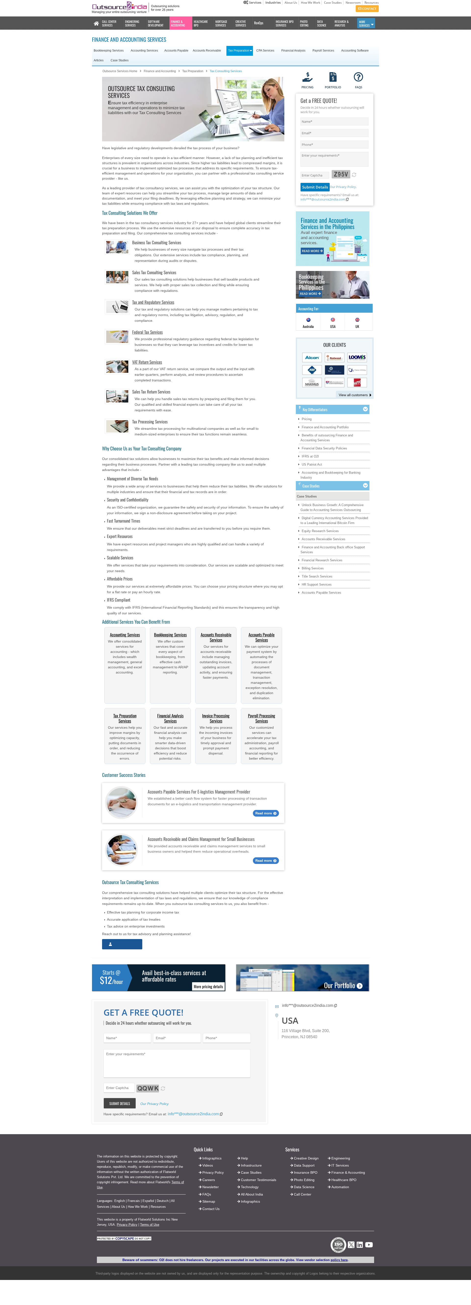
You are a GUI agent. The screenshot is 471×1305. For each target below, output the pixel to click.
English (119, 1201)
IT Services (340, 1165)
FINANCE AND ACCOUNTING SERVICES (129, 39)
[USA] (333, 322)
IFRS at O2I (310, 456)
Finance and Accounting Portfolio (325, 427)
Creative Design (306, 1158)
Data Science (304, 1187)
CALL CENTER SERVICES (109, 23)
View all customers (353, 395)
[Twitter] (351, 1249)
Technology (250, 1187)
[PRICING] (307, 77)
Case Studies (333, 2)
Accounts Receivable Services (216, 637)
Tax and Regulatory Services (153, 302)
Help (244, 1158)
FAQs (206, 1194)
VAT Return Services (147, 362)
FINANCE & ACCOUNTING (178, 23)
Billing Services (313, 568)
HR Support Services (317, 584)
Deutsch (163, 1201)
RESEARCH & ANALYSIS (342, 23)
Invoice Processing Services (216, 718)
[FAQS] (358, 77)
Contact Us (210, 1209)
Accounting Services (125, 635)
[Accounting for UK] (357, 322)
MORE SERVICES (364, 23)
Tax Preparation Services (124, 718)
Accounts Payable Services (262, 637)
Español (148, 1201)
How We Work (310, 2)
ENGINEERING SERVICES (132, 23)
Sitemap (208, 1201)
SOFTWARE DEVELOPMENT (155, 23)
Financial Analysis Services (170, 718)
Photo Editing (304, 1180)
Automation (340, 1187)
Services (254, 2)
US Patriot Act (312, 464)
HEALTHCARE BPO (201, 23)
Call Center (302, 1194)
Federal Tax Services (147, 332)
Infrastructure (251, 1165)
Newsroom (353, 2)
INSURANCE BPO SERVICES (284, 23)
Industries (273, 2)
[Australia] (308, 322)
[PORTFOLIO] (333, 77)
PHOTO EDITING (304, 23)
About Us (291, 2)
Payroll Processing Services (261, 718)
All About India (252, 1194)
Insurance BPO (305, 1172)
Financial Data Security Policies (324, 448)
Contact (368, 8)
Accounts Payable (176, 50)
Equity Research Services (320, 531)
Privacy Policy (127, 1224)
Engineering (340, 1158)
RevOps (258, 22)
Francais (134, 1201)
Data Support (304, 1165)
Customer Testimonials (258, 1180)
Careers (208, 1180)
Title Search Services (317, 576)
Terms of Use (149, 1224)
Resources (372, 2)
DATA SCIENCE (321, 23)
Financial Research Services (322, 560)
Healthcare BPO (343, 1180)
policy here (339, 1260)
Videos (207, 1165)
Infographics (250, 1201)
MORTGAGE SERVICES (221, 23)
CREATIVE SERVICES (241, 23)
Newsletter (210, 1187)
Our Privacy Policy (343, 187)
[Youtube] (369, 1246)
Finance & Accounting (348, 1172)
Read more (263, 813)
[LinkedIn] (360, 1246)
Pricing (307, 419)
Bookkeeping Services (170, 635)
